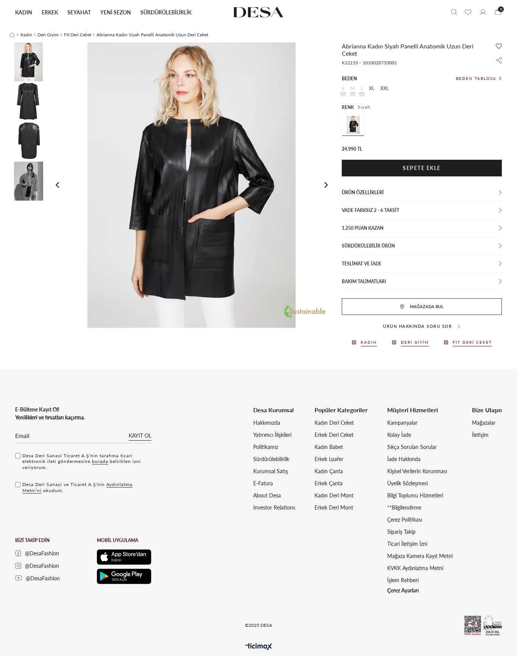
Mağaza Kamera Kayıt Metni (420, 556)
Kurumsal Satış (270, 471)
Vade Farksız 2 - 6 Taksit (370, 210)
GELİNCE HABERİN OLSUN (343, 94)
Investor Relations (274, 507)
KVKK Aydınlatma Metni (415, 568)
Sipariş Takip (401, 531)
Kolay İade (399, 435)
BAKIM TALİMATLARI (364, 281)
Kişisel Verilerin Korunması (417, 471)
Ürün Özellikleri (363, 192)
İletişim (480, 435)
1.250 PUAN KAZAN (362, 228)
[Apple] (124, 557)
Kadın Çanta (329, 471)
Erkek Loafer (329, 459)
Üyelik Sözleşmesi (407, 483)
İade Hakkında (403, 459)
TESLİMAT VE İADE (362, 263)
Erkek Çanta (329, 483)
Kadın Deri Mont (334, 495)
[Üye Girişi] (483, 12)
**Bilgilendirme (404, 507)
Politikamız (265, 447)
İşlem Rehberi (403, 580)
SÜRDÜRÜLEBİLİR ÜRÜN (368, 246)
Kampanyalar (402, 422)
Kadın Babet (329, 447)
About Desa (267, 495)
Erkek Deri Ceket (334, 435)
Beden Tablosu (476, 78)
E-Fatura (263, 483)
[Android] (124, 576)
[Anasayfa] (12, 35)
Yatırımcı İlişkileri (272, 435)
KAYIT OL (140, 435)
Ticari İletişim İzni (407, 544)
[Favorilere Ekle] (499, 46)
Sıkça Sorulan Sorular (412, 447)
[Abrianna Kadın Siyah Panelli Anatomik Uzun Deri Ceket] (353, 125)
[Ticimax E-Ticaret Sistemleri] (258, 646)
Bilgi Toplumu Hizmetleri (415, 495)
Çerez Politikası (404, 519)
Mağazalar (483, 422)
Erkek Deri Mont (334, 507)
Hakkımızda (266, 422)
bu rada (100, 461)
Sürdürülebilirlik (271, 459)
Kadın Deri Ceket (334, 422)
